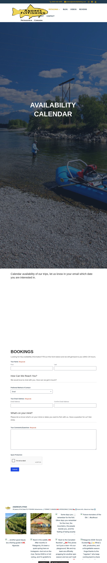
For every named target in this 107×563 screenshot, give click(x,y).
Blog (65, 9)
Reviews (83, 9)
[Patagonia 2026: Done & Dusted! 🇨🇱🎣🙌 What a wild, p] (91, 548)
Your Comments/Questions (23, 427)
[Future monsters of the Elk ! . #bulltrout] (91, 523)
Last (55, 364)
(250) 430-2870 (56, 2)
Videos (73, 9)
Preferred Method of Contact (21, 387)
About (41, 16)
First (12, 364)
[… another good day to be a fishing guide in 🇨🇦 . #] (15, 548)
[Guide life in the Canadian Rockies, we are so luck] (15, 523)
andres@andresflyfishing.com (76, 2)
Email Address (15, 401)
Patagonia (53, 9)
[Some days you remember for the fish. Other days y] (66, 523)
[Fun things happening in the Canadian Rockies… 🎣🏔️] (41, 523)
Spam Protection (16, 455)
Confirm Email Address (61, 401)
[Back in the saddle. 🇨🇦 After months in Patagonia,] (41, 548)
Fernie (41, 9)
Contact (50, 16)
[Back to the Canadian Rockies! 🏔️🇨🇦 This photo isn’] (66, 548)
